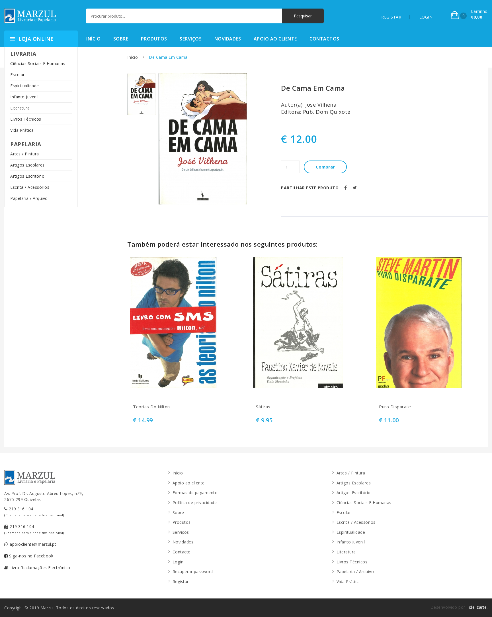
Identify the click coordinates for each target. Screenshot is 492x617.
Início (93, 39)
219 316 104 (34, 511)
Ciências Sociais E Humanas (37, 63)
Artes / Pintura (24, 154)
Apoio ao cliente (275, 39)
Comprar (325, 167)
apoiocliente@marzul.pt (32, 544)
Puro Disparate (395, 406)
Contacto (182, 552)
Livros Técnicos (25, 119)
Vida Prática (22, 130)
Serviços (191, 39)
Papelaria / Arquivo (29, 198)
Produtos (154, 39)
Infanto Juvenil (24, 97)
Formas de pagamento (195, 492)
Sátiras (263, 406)
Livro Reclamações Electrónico (39, 567)
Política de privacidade (195, 502)
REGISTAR (391, 17)
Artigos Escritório (27, 176)
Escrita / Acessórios (29, 187)
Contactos (324, 39)
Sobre (120, 39)
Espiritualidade (24, 85)
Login (178, 562)
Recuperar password (193, 571)
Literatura (20, 108)
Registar (181, 581)
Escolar (17, 74)
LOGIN (426, 17)
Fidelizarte (476, 607)
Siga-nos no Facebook (31, 556)
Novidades (227, 39)
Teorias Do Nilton (151, 406)
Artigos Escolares (27, 165)
